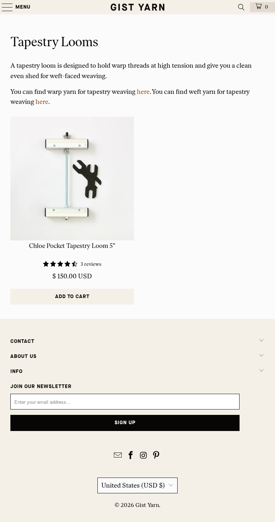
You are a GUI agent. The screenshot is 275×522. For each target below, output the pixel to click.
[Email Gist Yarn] (118, 456)
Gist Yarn (147, 505)
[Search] (241, 7)
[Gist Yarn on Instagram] (143, 456)
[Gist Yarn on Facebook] (130, 456)
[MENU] (4, 7)
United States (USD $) (133, 485)
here (143, 92)
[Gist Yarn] (137, 7)
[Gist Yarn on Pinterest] (156, 456)
